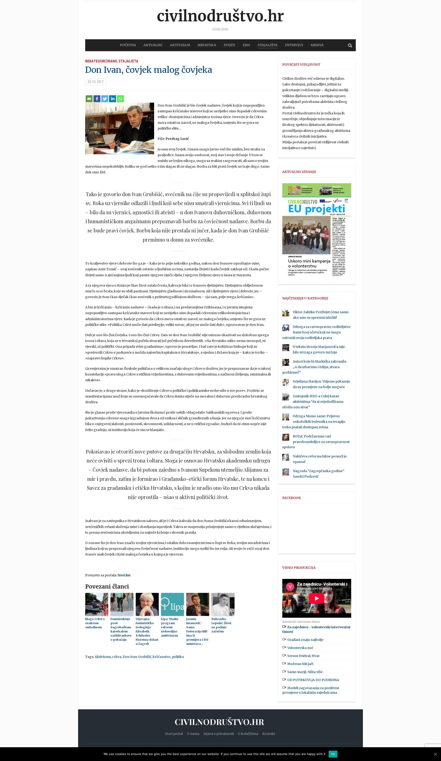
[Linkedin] (112, 98)
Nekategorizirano (101, 61)
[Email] (89, 98)
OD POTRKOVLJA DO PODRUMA (313, 680)
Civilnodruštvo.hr (220, 16)
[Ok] (435, 754)
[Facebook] (96, 98)
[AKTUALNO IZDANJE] (316, 232)
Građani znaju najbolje (305, 640)
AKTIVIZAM (180, 45)
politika (178, 657)
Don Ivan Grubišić (137, 657)
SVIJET (229, 45)
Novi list (124, 575)
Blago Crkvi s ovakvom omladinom (95, 623)
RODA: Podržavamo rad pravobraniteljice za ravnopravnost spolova (316, 441)
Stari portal (174, 734)
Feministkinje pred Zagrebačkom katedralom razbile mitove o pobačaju (120, 629)
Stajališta (128, 61)
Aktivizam (103, 657)
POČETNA (128, 45)
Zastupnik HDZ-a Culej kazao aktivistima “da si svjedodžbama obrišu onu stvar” (312, 401)
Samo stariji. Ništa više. (305, 672)
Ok (333, 754)
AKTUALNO (153, 45)
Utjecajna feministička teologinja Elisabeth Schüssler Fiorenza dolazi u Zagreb (147, 631)
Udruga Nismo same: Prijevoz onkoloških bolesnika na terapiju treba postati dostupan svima (313, 421)
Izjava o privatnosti (219, 734)
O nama (193, 734)
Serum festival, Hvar (303, 656)
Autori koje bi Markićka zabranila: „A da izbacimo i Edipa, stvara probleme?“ (314, 367)
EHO (246, 45)
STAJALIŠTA (267, 45)
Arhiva (317, 45)
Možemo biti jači (300, 664)
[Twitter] (104, 98)
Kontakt (268, 734)
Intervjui (294, 45)
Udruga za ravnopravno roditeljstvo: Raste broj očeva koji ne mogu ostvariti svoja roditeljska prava (316, 332)
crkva (116, 657)
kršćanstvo (161, 657)
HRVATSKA (207, 45)
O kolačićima (248, 734)
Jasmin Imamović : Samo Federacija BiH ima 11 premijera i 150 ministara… (197, 631)
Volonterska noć (300, 648)
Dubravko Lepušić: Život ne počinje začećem (221, 625)
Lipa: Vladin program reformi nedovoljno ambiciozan (169, 627)
